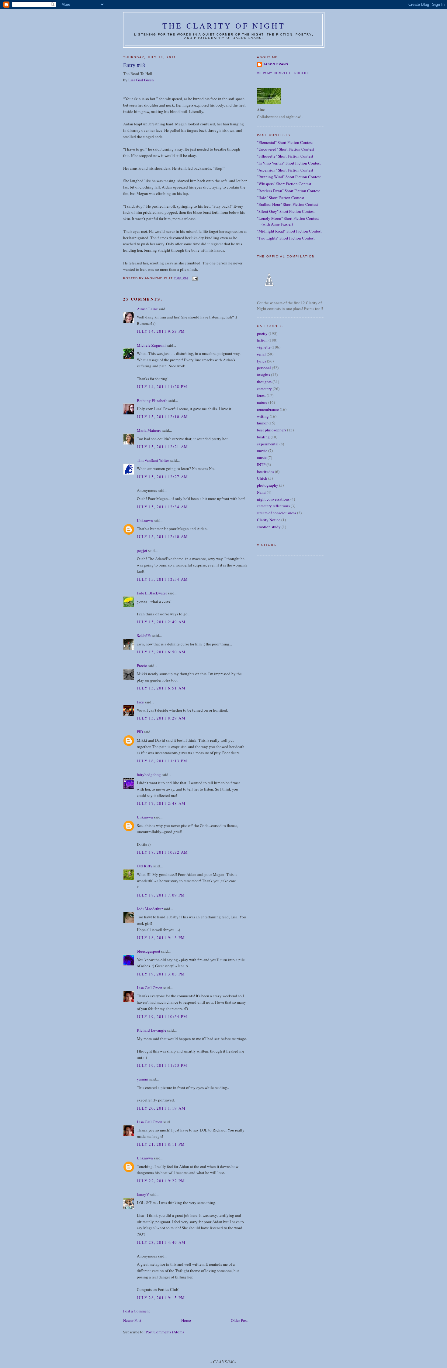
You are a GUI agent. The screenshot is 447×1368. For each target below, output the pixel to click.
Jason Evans (275, 64)
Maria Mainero (149, 430)
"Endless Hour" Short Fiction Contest (287, 204)
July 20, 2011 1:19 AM (161, 1108)
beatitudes (265, 471)
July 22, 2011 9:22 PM (161, 1180)
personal (264, 367)
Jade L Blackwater (152, 593)
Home (186, 1320)
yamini (142, 1079)
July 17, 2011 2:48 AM (161, 803)
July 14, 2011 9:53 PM (161, 331)
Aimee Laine (147, 308)
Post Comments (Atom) (165, 1332)
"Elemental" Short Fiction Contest (285, 142)
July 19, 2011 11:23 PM (162, 1065)
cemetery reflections (273, 506)
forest (261, 395)
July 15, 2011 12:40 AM (162, 536)
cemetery (264, 388)
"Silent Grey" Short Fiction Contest (286, 211)
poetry (262, 333)
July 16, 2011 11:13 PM (162, 761)
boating (263, 437)
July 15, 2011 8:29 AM (161, 718)
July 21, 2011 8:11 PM (161, 1144)
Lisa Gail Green (141, 80)
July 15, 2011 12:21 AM (162, 446)
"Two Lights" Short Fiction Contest (286, 238)
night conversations (273, 499)
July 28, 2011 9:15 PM (161, 1297)
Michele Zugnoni (151, 345)
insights (263, 374)
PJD (140, 731)
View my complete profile (283, 73)
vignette (264, 347)
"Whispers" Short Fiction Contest (284, 183)
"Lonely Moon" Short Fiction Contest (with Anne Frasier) (288, 221)
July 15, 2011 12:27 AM (162, 476)
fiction (262, 340)
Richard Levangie (151, 1030)
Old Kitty (144, 866)
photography (267, 485)
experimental (268, 444)
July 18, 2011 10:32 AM (162, 852)
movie (262, 450)
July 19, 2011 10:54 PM (162, 1016)
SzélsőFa (144, 635)
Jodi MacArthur (150, 908)
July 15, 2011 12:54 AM (162, 579)
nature (262, 402)
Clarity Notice (268, 519)
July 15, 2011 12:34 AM (162, 506)
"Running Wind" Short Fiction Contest (289, 176)
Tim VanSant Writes (153, 460)
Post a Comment (136, 1311)
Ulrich (262, 478)
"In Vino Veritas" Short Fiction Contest (289, 163)
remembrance (268, 409)
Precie (142, 665)
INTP (261, 464)
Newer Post (132, 1320)
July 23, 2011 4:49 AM (161, 1242)
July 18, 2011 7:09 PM (161, 895)
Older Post (239, 1320)
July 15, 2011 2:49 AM (161, 621)
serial (261, 354)
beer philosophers (271, 430)
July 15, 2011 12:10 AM (162, 416)
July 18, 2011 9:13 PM (161, 937)
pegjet (142, 550)
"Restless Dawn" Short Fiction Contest (288, 190)
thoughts (264, 381)
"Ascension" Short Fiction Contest (285, 170)
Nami (261, 492)
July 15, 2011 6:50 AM (161, 652)
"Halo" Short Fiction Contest (280, 197)
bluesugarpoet (148, 951)
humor (262, 423)
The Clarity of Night (223, 25)
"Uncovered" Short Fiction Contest (285, 149)
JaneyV (143, 1194)
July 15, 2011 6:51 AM (161, 688)
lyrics (261, 361)
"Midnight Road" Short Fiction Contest (289, 231)
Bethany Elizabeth (152, 400)
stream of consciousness (276, 513)
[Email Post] (194, 278)
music (262, 457)
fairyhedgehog (149, 774)
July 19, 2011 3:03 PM (161, 974)
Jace (140, 702)
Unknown (145, 520)
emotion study (269, 526)
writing (263, 416)
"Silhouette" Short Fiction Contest (285, 156)
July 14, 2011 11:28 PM (162, 386)
